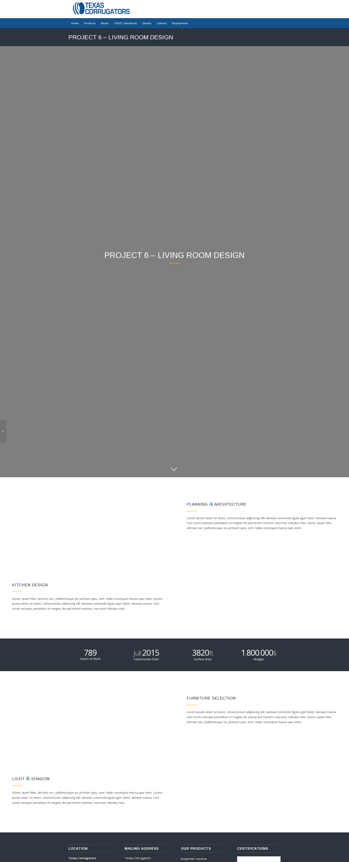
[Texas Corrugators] (103, 9)
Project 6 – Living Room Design (120, 37)
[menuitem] (74, 23)
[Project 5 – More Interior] (3, 431)
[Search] (278, 23)
